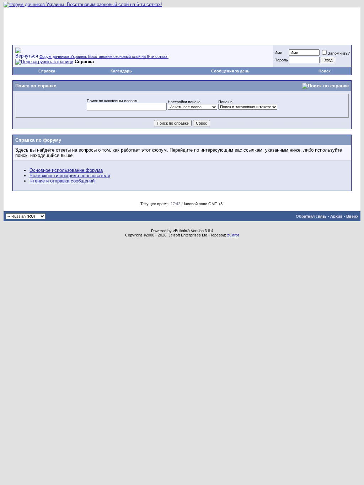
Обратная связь (311, 216)
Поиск (324, 71)
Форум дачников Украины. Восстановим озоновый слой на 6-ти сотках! (103, 56)
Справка (46, 71)
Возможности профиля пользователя (70, 175)
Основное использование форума (66, 170)
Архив (336, 216)
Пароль (281, 60)
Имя (278, 52)
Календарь (121, 71)
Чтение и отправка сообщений (62, 181)
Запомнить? (339, 53)
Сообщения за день (230, 71)
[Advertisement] (182, 23)
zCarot (233, 235)
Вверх (352, 216)
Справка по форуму (38, 140)
